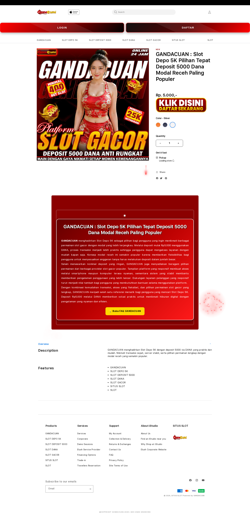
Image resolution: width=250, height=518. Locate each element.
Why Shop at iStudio (151, 444)
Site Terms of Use (118, 465)
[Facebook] (158, 179)
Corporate (82, 439)
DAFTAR (188, 27)
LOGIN (62, 27)
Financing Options (86, 455)
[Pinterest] (167, 179)
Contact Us (115, 449)
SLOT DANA (51, 449)
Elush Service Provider (88, 449)
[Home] (47, 12)
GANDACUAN (52, 433)
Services (81, 433)
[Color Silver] (172, 125)
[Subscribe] (90, 489)
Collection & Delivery (120, 439)
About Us (145, 433)
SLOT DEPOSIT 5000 (56, 444)
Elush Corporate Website (154, 449)
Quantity (160, 136)
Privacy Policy (116, 460)
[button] (44, 40)
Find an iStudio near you (153, 439)
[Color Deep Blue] (165, 125)
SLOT (48, 465)
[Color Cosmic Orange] (158, 125)
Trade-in (81, 460)
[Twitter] (162, 179)
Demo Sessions (85, 444)
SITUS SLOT (51, 460)
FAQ (111, 455)
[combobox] (144, 12)
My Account (115, 433)
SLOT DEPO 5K (53, 439)
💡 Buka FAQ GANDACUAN (125, 311)
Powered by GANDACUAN (194, 496)
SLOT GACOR (52, 455)
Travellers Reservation (88, 465)
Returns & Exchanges (120, 444)
